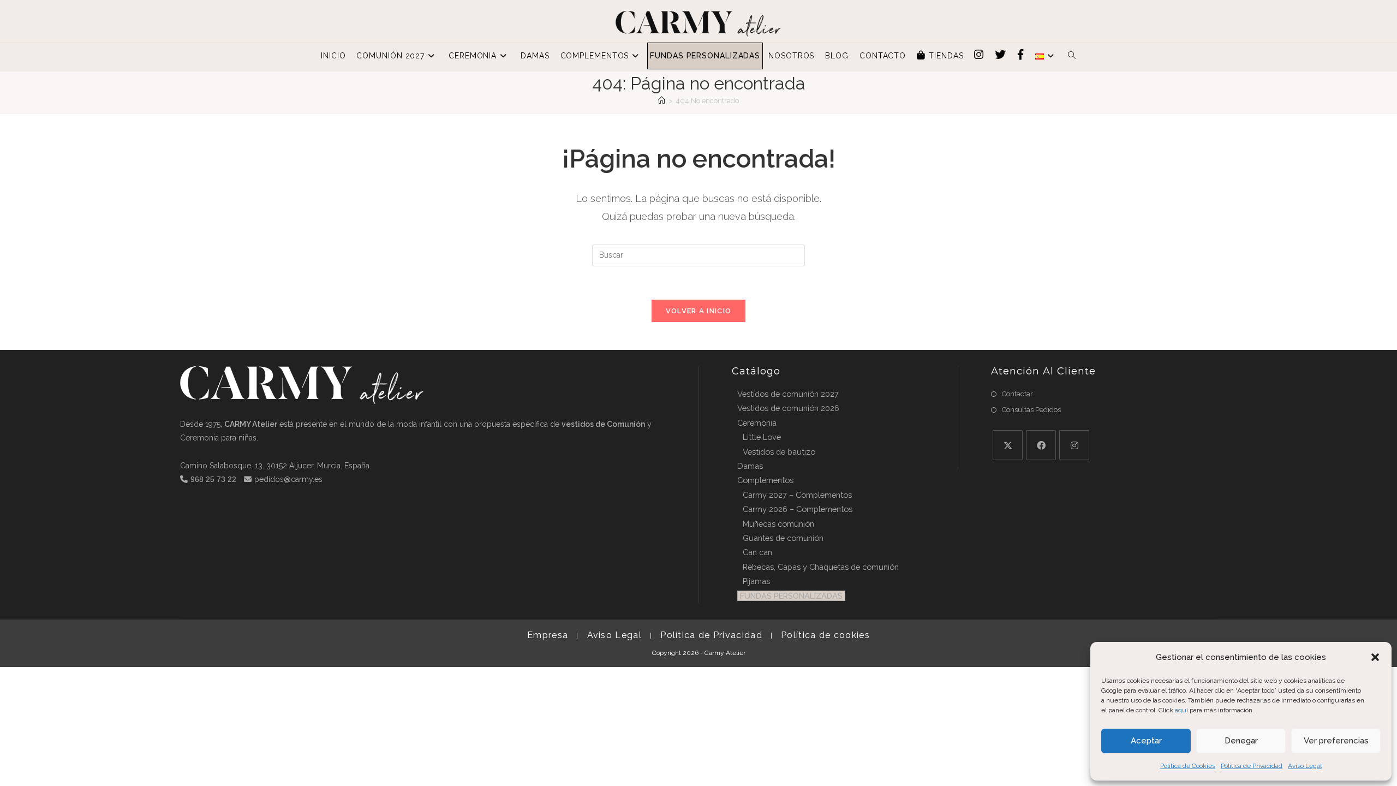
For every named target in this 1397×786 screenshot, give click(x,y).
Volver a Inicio (699, 311)
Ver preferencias (1336, 741)
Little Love (762, 437)
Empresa (547, 635)
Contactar (1017, 394)
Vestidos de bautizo (779, 451)
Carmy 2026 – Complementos (797, 509)
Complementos (765, 480)
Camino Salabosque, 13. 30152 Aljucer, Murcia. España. (275, 465)
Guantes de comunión (783, 538)
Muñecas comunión (778, 523)
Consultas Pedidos (1031, 410)
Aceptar (1146, 741)
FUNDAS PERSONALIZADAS (791, 595)
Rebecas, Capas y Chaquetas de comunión (821, 566)
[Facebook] (1041, 445)
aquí (1181, 710)
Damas (750, 466)
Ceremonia (757, 422)
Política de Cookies (1187, 766)
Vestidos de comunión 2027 (788, 393)
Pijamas (756, 581)
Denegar (1241, 741)
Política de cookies (825, 635)
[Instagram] (1074, 445)
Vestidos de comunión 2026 (788, 408)
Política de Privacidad (1251, 766)
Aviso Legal (1305, 766)
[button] (1375, 657)
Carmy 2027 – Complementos (797, 494)
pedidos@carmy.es (288, 479)
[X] (1008, 445)
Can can (757, 552)
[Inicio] (661, 101)
